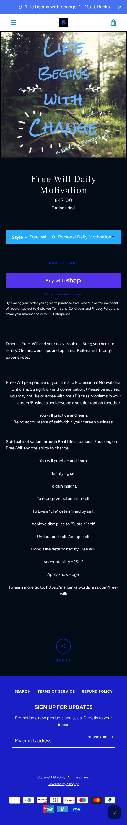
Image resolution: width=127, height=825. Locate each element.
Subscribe (97, 737)
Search (22, 691)
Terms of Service (56, 691)
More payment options (63, 294)
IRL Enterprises (77, 777)
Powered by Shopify (63, 784)
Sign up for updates (64, 707)
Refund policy (97, 691)
